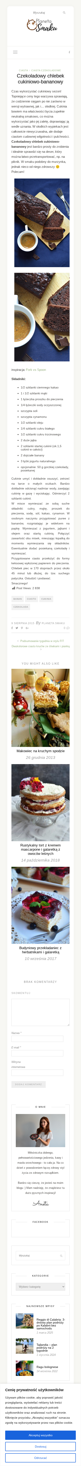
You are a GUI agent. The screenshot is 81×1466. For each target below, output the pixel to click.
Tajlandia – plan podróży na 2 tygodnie (47, 1347)
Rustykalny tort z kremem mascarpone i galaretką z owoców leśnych (40, 849)
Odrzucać (40, 1458)
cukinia (46, 599)
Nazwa (16, 1033)
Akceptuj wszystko (41, 1435)
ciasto (31, 599)
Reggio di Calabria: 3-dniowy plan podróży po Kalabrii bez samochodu (51, 1324)
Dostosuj (40, 1446)
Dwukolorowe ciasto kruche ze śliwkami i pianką (41, 646)
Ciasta (23, 70)
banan (18, 599)
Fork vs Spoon (36, 369)
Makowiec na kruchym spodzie (41, 751)
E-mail (16, 1047)
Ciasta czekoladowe (46, 70)
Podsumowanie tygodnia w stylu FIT (42, 641)
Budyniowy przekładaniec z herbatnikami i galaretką (40, 950)
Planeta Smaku (53, 623)
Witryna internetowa (18, 1064)
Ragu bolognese (47, 1367)
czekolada (21, 607)
